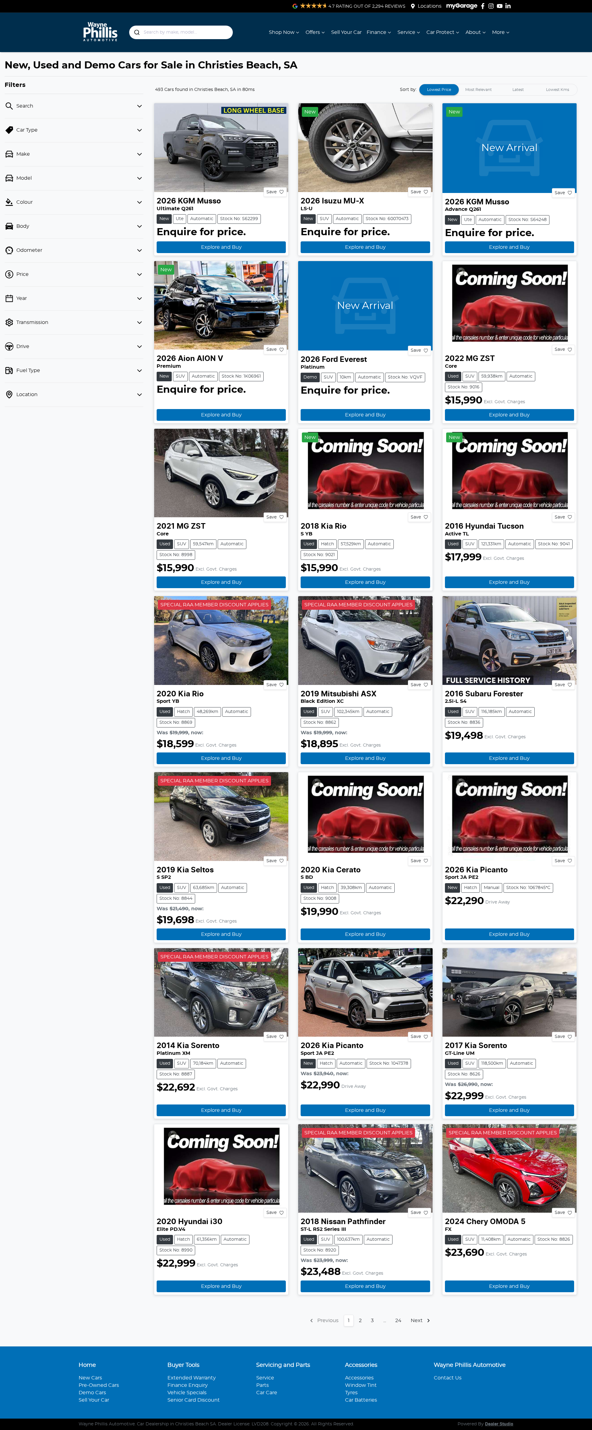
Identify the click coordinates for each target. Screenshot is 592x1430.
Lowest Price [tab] (439, 90)
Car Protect (440, 32)
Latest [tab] (518, 90)
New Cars (90, 1377)
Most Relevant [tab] (478, 90)
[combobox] (181, 32)
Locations (430, 6)
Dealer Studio (499, 1424)
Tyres (351, 1392)
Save (271, 192)
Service (406, 32)
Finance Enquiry (187, 1385)
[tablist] (498, 90)
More (498, 32)
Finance (376, 32)
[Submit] (136, 32)
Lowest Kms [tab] (557, 90)
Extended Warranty (191, 1377)
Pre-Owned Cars (99, 1385)
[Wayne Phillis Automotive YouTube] (501, 6)
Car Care (266, 1392)
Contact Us (448, 1377)
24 (398, 1320)
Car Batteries (361, 1400)
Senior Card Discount (193, 1400)
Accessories (359, 1377)
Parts (262, 1385)
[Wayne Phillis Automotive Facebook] (484, 6)
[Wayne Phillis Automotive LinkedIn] (509, 6)
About (473, 32)
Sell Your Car (346, 32)
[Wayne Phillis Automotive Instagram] (492, 6)
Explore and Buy (221, 247)
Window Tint (361, 1385)
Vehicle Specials (187, 1392)
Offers (313, 32)
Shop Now (281, 32)
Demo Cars (92, 1392)
